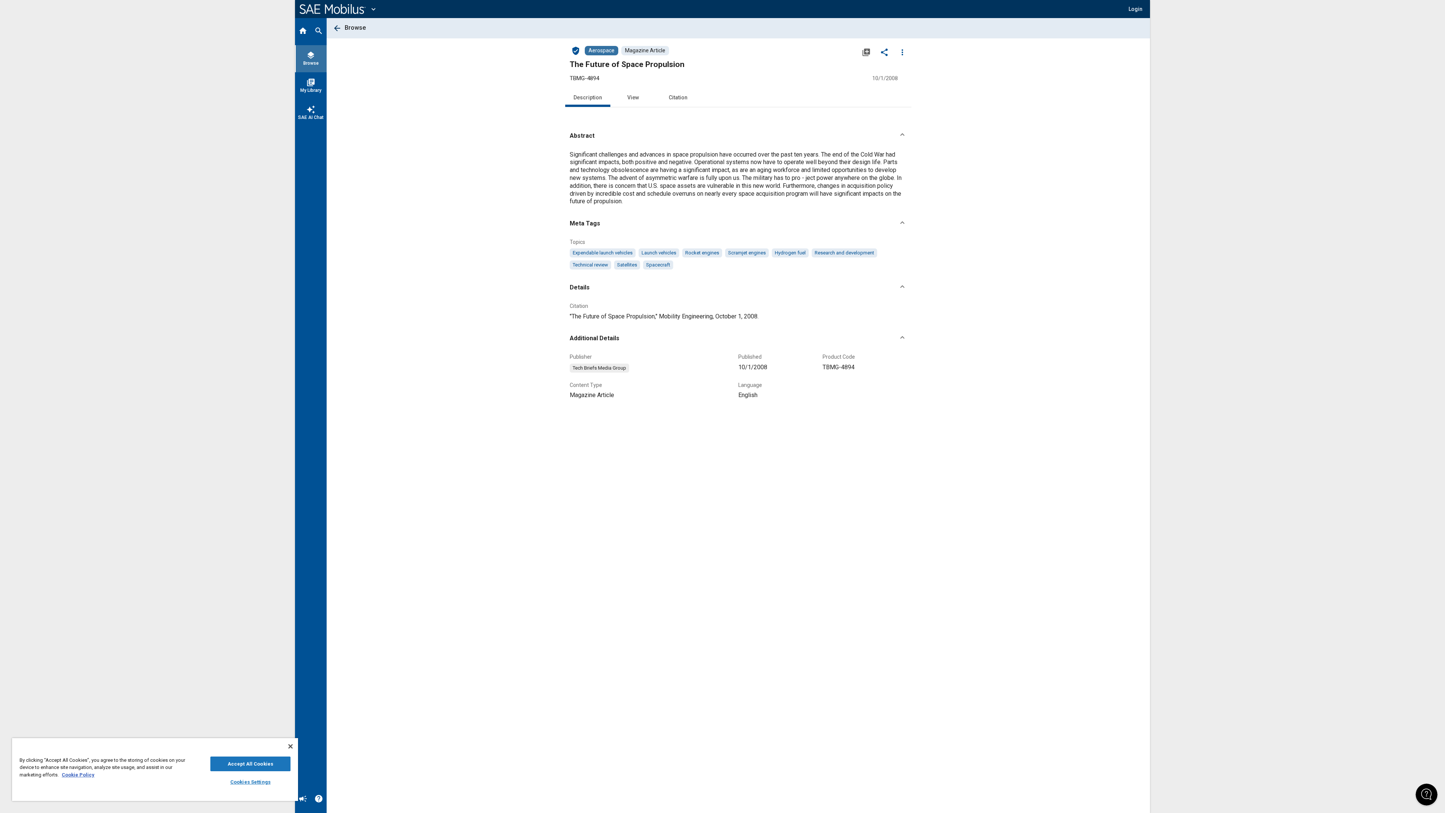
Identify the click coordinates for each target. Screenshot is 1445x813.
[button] (738, 136)
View (633, 97)
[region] (155, 769)
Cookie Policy (78, 775)
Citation (678, 97)
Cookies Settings (250, 782)
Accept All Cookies (250, 764)
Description (587, 97)
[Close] (290, 746)
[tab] (303, 31)
